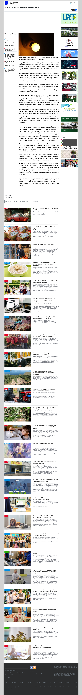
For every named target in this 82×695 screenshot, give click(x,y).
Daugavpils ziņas (9, 686)
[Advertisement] (31, 23)
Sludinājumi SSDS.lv (9, 689)
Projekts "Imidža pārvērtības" (50, 686)
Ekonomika (67, 682)
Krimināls (29, 682)
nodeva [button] (15, 201)
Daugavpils (13, 682)
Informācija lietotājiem (35, 671)
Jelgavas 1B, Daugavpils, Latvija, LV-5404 (15, 672)
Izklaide (75, 682)
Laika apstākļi (31, 686)
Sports (44, 682)
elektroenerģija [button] (35, 201)
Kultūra (68, 686)
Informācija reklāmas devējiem (37, 673)
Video (60, 682)
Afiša (36, 686)
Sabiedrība (37, 682)
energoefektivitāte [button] (24, 201)
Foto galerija (74, 686)
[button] (77, 2)
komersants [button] (8, 201)
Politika (21, 682)
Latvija (6, 682)
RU (74, 2)
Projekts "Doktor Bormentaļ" (20, 686)
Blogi (64, 686)
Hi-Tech (60, 686)
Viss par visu (52, 682)
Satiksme (41, 686)
